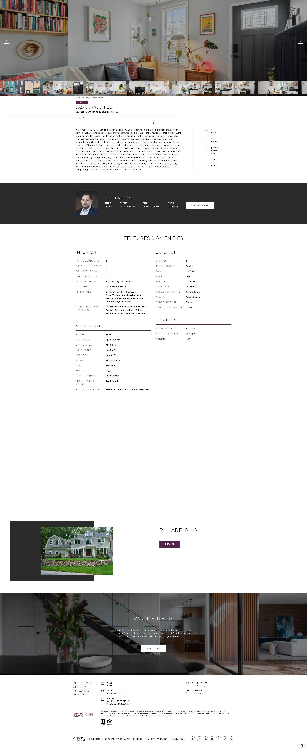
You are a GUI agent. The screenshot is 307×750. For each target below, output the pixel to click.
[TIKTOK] (225, 738)
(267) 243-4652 (127, 206)
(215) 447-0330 (199, 693)
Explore (169, 544)
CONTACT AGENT (199, 205)
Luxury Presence (132, 739)
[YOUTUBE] (212, 738)
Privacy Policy (178, 739)
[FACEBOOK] (192, 738)
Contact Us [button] (153, 649)
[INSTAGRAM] (199, 738)
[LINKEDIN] (205, 738)
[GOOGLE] (231, 738)
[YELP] (218, 738)
